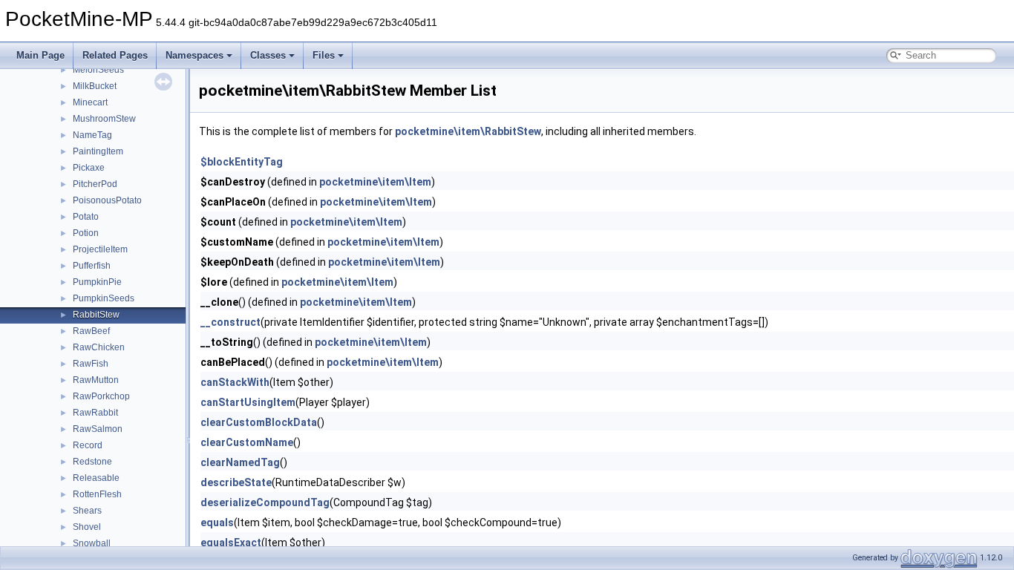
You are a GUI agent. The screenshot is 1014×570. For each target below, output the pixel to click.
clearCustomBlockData (258, 422)
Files (324, 55)
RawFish (90, 363)
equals (217, 522)
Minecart (90, 102)
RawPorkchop (101, 396)
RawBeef (91, 331)
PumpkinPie (97, 282)
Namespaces (194, 55)
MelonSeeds (98, 70)
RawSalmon (97, 429)
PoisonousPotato (107, 200)
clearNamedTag (240, 462)
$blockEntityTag (241, 162)
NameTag (92, 135)
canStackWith (234, 382)
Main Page (40, 55)
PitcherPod (95, 184)
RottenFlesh (97, 494)
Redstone (92, 461)
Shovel (87, 527)
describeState (236, 482)
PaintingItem (98, 151)
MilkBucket (95, 86)
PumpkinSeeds (103, 298)
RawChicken (99, 347)
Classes (268, 55)
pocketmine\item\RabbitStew (468, 131)
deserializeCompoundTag (265, 502)
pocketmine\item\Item (375, 182)
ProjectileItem (100, 249)
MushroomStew (104, 119)
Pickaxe (89, 168)
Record (87, 445)
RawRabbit (95, 412)
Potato (86, 217)
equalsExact (230, 542)
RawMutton (96, 380)
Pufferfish (92, 266)
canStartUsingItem (247, 402)
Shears (87, 510)
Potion (86, 233)
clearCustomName (246, 442)
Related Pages (115, 55)
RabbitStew (96, 314)
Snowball (92, 543)
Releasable (96, 478)
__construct (230, 322)
